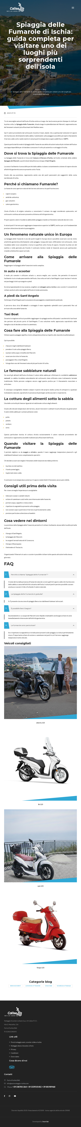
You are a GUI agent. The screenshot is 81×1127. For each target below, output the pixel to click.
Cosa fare (48, 986)
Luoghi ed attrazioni (33, 986)
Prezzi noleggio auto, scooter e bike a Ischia (26, 1042)
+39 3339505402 (34, 1087)
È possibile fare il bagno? (18, 608)
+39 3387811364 (20, 1087)
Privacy (13, 1049)
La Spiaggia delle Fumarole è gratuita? (24, 594)
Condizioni (14, 1053)
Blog (44, 89)
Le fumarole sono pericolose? (20, 625)
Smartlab (45, 1121)
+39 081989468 (48, 1087)
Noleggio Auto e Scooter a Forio (22, 1046)
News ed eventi (15, 986)
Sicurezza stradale (64, 986)
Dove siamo (15, 1057)
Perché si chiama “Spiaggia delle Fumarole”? (26, 574)
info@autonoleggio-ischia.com (18, 1083)
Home (37, 89)
